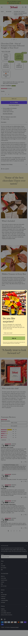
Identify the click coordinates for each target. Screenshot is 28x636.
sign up (14, 338)
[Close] (25, 291)
